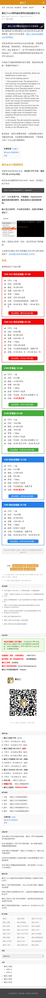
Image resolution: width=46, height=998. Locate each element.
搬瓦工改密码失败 (16, 569)
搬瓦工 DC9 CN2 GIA (22, 934)
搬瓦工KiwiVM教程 (19, 566)
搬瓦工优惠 (6, 922)
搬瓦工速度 (6, 937)
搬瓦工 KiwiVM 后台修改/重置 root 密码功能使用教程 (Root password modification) (22, 612)
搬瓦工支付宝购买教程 (18, 800)
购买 (23, 741)
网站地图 (21, 993)
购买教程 (18, 7)
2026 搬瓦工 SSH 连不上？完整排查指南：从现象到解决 (22, 590)
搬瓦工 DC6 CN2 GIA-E (22, 930)
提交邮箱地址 (31, 659)
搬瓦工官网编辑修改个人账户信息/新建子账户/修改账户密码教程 (23, 600)
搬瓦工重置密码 (30, 569)
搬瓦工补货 (35, 922)
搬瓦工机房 (20, 937)
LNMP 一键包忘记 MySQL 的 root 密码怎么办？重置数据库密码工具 (24, 595)
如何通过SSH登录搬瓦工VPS (21, 254)
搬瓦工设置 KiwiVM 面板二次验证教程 (16, 620)
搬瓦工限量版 (21, 922)
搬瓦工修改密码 (32, 566)
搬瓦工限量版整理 (21, 784)
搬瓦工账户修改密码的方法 (12, 616)
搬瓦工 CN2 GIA (37, 918)
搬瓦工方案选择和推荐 (18, 797)
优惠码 (25, 7)
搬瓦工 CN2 (35, 930)
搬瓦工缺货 (35, 945)
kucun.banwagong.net (27, 666)
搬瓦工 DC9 (21, 941)
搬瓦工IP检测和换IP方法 (19, 807)
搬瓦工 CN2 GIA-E (23, 926)
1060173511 (31, 655)
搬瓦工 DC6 (6, 934)
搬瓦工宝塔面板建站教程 (19, 811)
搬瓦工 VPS (6, 945)
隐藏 (15, 149)
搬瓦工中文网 (7, 941)
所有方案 (9, 7)
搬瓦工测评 (6, 930)
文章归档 (28, 993)
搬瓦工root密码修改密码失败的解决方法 (21, 13)
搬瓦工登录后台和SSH (18, 804)
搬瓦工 (23, 2)
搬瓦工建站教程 (37, 941)
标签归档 (35, 993)
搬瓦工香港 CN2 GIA (22, 945)
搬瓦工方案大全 (19, 780)
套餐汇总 (9, 969)
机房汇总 (9, 972)
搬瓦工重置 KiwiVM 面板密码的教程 (15, 624)
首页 (3, 7)
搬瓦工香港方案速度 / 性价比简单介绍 (19, 580)
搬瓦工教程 (9, 19)
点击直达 (15, 662)
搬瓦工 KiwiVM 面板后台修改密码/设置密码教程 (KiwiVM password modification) (22, 606)
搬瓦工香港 (6, 926)
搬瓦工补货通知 (37, 934)
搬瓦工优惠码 (36, 926)
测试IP (31, 7)
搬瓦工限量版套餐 (37, 937)
